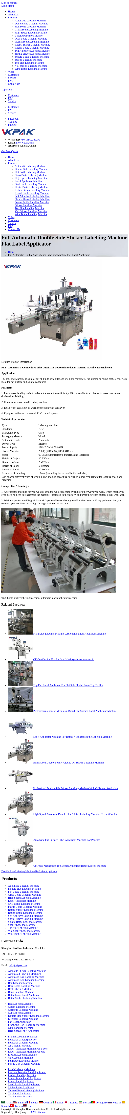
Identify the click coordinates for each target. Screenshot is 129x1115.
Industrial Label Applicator (22, 1039)
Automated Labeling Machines (24, 973)
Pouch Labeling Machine (21, 1069)
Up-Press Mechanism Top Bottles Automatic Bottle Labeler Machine (69, 865)
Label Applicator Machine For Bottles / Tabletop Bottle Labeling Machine (72, 736)
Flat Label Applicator (46, 871)
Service (12, 77)
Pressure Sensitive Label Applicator (27, 1072)
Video (11, 71)
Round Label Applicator (21, 1081)
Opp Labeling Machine (20, 1057)
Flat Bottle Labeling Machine (30, 26)
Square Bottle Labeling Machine (32, 56)
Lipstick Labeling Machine (22, 1054)
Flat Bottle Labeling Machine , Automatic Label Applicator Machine (69, 633)
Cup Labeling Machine (20, 1012)
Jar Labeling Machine (19, 1045)
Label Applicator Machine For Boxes (28, 1048)
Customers (13, 74)
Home (11, 11)
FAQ (10, 80)
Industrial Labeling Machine (23, 1042)
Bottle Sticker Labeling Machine (25, 998)
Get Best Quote (9, 151)
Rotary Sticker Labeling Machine (32, 44)
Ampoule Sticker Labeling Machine (27, 970)
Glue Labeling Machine (20, 1027)
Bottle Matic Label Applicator (24, 995)
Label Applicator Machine (28, 35)
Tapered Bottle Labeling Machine (26, 1090)
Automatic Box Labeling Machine (26, 980)
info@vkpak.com (24, 142)
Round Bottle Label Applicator (24, 1078)
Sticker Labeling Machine (28, 59)
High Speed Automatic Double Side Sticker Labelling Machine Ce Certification (75, 814)
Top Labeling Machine (20, 1096)
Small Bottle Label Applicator (24, 1084)
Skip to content (9, 2)
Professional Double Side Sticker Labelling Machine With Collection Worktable (75, 788)
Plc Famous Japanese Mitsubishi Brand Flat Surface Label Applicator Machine (75, 711)
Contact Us (14, 83)
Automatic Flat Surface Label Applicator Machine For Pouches (66, 840)
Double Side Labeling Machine (31, 23)
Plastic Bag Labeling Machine (24, 1063)
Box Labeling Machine (20, 1003)
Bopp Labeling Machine (21, 992)
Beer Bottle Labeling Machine (24, 986)
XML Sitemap (38, 1112)
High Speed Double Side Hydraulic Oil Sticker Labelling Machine (68, 762)
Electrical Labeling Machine (23, 1018)
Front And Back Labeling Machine (26, 1024)
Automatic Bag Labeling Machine (26, 976)
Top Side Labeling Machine (29, 62)
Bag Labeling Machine (20, 983)
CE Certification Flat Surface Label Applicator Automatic (63, 659)
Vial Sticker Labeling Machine (31, 65)
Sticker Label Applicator (21, 1087)
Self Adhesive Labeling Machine (32, 50)
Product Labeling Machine (22, 1075)
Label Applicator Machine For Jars (26, 1051)
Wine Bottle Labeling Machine (31, 68)
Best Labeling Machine (20, 989)
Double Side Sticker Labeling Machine (28, 1015)
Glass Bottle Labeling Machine (31, 29)
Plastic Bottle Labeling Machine (32, 41)
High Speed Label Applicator (23, 1030)
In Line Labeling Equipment (23, 1036)
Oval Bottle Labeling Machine (31, 38)
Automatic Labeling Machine (30, 20)
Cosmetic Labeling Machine (23, 1009)
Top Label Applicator (19, 1093)
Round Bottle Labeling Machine (32, 47)
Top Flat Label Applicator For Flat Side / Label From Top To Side (68, 685)
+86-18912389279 (30, 139)
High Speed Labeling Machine (31, 32)
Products (12, 17)
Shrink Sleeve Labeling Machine (32, 53)
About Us (13, 14)
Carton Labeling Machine (21, 1006)
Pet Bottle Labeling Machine (23, 1060)
